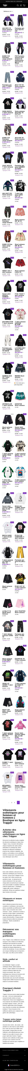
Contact (6, 1055)
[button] (6, 31)
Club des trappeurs (10, 1060)
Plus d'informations (11, 1050)
